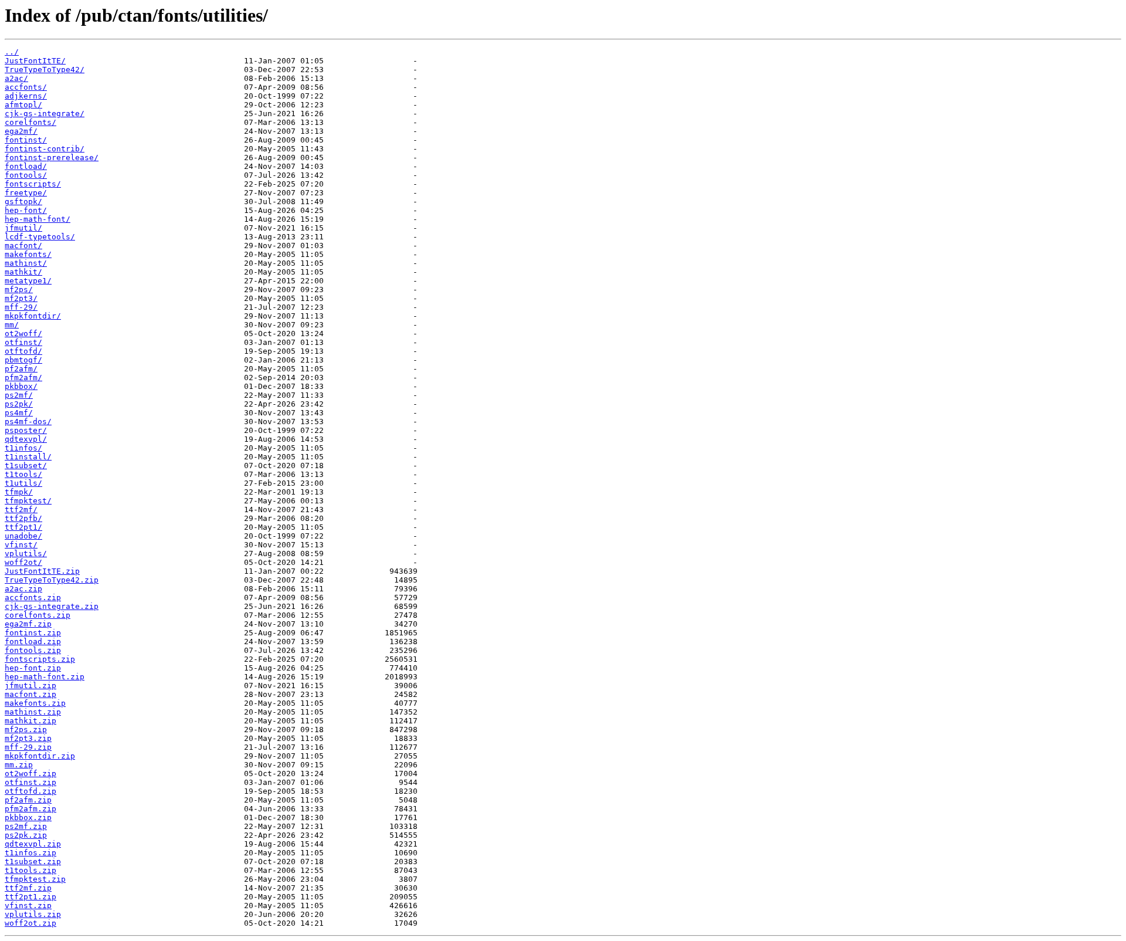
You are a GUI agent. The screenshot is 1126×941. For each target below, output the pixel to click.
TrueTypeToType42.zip (52, 580)
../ (12, 52)
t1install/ (28, 456)
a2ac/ (16, 78)
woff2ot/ (23, 562)
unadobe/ (23, 536)
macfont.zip (30, 694)
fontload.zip (33, 641)
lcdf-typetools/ (40, 236)
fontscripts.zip (40, 659)
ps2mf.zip (26, 826)
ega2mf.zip (28, 624)
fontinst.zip (33, 632)
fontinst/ (26, 140)
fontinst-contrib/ (44, 148)
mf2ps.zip (26, 729)
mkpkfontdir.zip (40, 756)
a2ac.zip (23, 588)
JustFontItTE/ (35, 60)
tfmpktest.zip (35, 879)
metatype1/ (28, 280)
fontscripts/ (33, 184)
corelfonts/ (30, 122)
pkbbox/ (21, 386)
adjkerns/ (26, 96)
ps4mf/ (19, 412)
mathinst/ (26, 263)
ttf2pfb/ (23, 518)
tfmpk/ (19, 492)
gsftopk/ (23, 201)
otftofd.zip (30, 791)
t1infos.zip (30, 852)
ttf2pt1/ (23, 527)
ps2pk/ (19, 404)
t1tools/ (23, 474)
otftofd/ (23, 351)
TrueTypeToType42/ (44, 69)
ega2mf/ (21, 131)
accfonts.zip (33, 597)
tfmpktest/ (28, 500)
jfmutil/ (23, 228)
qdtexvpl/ (26, 439)
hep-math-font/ (37, 219)
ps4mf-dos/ (28, 421)
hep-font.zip (33, 668)
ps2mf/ (19, 395)
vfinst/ (21, 544)
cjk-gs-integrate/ (44, 113)
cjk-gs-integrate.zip (52, 606)
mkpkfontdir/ (33, 316)
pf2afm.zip (28, 800)
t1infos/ (23, 448)
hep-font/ (26, 210)
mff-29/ (21, 307)
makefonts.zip (35, 703)
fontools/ (26, 175)
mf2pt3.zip (28, 738)
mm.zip (19, 764)
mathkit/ (23, 272)
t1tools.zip (30, 870)
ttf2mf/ (21, 509)
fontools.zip (33, 650)
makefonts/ (28, 254)
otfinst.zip (30, 782)
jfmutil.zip (30, 685)
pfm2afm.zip (30, 808)
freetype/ (26, 192)
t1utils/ (23, 483)
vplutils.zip (33, 914)
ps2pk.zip (26, 835)
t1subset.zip (33, 861)
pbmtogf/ (23, 360)
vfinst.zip (28, 905)
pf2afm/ (21, 368)
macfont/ (23, 245)
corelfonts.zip (37, 615)
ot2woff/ (23, 333)
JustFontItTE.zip (42, 571)
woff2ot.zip (30, 923)
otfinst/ (23, 342)
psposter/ (26, 430)
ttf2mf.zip (28, 888)
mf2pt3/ (21, 298)
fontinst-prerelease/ (52, 157)
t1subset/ (26, 465)
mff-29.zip (28, 747)
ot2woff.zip (30, 773)
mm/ (12, 324)
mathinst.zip (33, 712)
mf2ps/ (19, 289)
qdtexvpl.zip (33, 844)
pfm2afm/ (23, 377)
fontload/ (26, 166)
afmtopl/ (23, 104)
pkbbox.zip (28, 817)
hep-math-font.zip (44, 676)
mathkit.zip (30, 720)
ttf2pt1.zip (30, 896)
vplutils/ (26, 553)
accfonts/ (26, 87)
